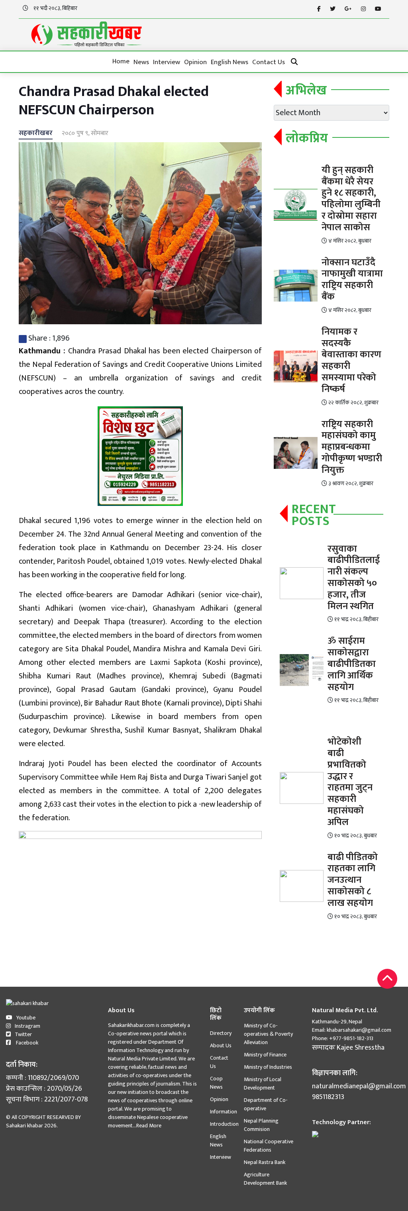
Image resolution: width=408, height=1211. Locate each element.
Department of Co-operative (266, 1104)
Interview (166, 62)
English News (229, 62)
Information (223, 1111)
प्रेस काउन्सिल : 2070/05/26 (44, 1089)
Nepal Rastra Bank (264, 1162)
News (141, 62)
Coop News (216, 1082)
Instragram (27, 1026)
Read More (148, 1125)
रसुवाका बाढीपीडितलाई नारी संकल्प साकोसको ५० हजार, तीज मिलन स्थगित (354, 577)
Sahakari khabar (24, 1125)
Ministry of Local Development (262, 1083)
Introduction (224, 1124)
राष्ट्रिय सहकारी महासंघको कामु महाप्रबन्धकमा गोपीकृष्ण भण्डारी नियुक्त (352, 447)
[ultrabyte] (315, 1133)
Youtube (25, 1017)
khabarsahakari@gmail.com (359, 1030)
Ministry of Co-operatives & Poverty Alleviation (268, 1034)
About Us (220, 1045)
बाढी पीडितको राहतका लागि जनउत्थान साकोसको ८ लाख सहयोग (353, 880)
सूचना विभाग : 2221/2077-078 (47, 1099)
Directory (220, 1033)
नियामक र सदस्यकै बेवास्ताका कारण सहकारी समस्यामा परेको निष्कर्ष (351, 360)
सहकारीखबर (36, 133)
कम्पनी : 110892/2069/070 (42, 1078)
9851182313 (328, 1097)
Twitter (23, 1034)
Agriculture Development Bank (265, 1178)
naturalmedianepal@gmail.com (357, 1086)
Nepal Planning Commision (261, 1125)
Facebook (26, 1042)
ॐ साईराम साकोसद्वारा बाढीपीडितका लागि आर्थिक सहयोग (352, 664)
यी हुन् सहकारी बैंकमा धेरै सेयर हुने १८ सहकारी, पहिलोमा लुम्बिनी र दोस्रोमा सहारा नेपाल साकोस (351, 198)
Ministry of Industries (268, 1067)
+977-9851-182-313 (350, 1038)
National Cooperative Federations (268, 1145)
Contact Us (268, 62)
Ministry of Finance (265, 1054)
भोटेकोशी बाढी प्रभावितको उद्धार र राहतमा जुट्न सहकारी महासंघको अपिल (350, 782)
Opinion (195, 62)
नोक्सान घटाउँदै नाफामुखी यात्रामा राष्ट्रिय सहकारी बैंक (352, 280)
